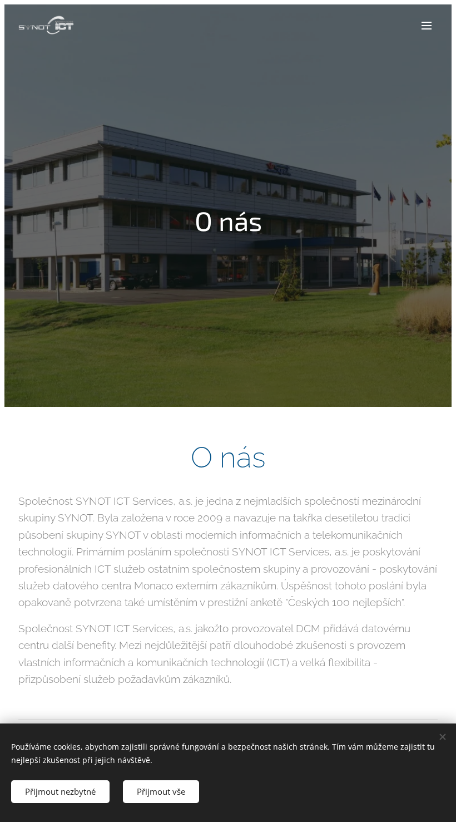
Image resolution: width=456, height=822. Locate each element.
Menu (426, 25)
